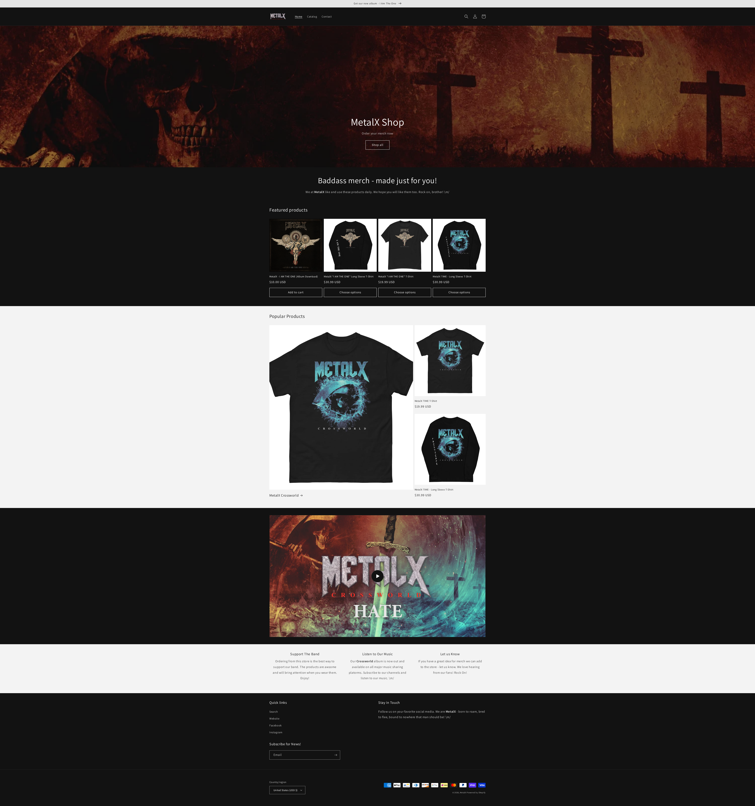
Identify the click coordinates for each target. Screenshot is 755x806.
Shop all (377, 145)
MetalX (463, 792)
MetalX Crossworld (284, 495)
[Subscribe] (335, 755)
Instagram (275, 732)
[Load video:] (377, 576)
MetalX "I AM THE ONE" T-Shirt (395, 276)
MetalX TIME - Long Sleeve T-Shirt (452, 276)
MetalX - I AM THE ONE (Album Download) (293, 276)
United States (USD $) (285, 790)
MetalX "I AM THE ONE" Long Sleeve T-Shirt (349, 276)
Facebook (275, 725)
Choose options (350, 292)
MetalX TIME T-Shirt (426, 401)
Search (273, 711)
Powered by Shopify (476, 792)
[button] (466, 16)
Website (274, 718)
